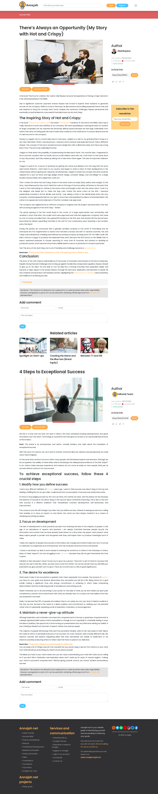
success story (89, 248)
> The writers (26, 767)
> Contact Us (57, 761)
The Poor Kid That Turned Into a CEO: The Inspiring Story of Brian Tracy (58, 252)
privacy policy (124, 732)
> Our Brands (57, 757)
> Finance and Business (30, 740)
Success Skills (129, 61)
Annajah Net (95, 292)
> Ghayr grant (26, 786)
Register (122, 5)
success (50, 489)
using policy (134, 732)
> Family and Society (29, 753)
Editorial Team (125, 394)
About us (115, 732)
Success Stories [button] (40, 89)
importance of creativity (84, 273)
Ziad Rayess (123, 51)
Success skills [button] (39, 427)
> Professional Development (32, 747)
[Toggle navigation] (136, 5)
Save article (118, 63)
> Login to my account (61, 754)
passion (105, 577)
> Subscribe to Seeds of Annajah (61, 745)
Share (134, 75)
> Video (24, 757)
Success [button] (25, 89)
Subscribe (125, 124)
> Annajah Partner (59, 741)
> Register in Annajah (60, 750)
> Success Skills (27, 736)
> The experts (26, 764)
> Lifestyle (25, 743)
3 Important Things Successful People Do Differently (50, 644)
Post (22, 326)
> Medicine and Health (30, 750)
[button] (63, 282)
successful (64, 553)
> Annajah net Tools (29, 771)
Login (111, 5)
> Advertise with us (59, 737)
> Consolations (27, 760)
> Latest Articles (27, 733)
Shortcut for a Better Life (39, 122)
